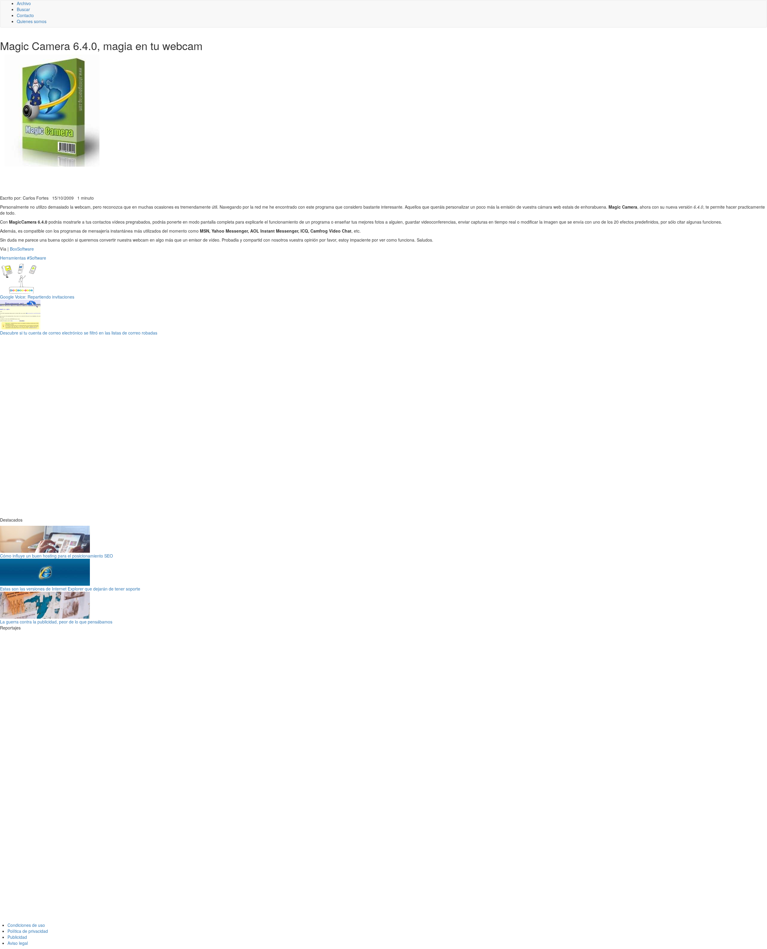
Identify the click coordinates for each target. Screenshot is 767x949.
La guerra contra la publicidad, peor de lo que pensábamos (56, 622)
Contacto (25, 15)
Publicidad (17, 937)
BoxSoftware (22, 249)
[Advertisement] (147, 180)
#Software (36, 258)
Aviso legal (17, 943)
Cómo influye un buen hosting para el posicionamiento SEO (56, 556)
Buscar (23, 9)
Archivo (24, 3)
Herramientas (13, 258)
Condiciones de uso (26, 925)
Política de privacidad (27, 931)
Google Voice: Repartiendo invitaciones (37, 297)
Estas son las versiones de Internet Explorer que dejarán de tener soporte (70, 589)
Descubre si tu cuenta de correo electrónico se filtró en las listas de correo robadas (78, 333)
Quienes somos (31, 21)
